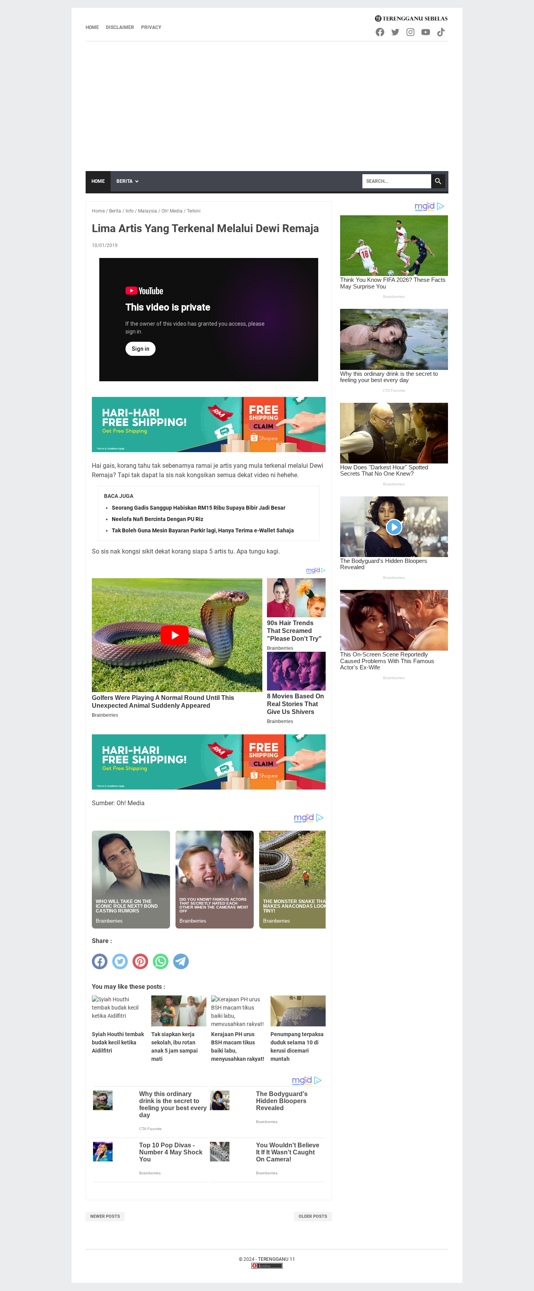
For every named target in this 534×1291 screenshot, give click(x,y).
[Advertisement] (267, 100)
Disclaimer (120, 27)
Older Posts (313, 1216)
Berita (124, 181)
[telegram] (181, 961)
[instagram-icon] (411, 32)
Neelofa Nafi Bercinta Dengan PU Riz (157, 519)
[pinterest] (140, 961)
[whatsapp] (160, 961)
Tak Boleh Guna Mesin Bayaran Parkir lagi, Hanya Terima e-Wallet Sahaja (203, 530)
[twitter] (120, 961)
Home (92, 27)
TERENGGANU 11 (276, 1259)
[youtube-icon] (426, 32)
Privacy (151, 27)
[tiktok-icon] (441, 32)
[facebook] (100, 961)
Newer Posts (105, 1216)
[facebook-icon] (380, 32)
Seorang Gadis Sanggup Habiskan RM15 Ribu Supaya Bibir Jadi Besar (198, 508)
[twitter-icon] (396, 32)
